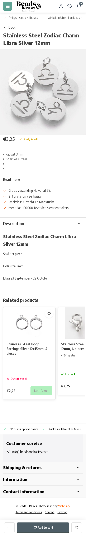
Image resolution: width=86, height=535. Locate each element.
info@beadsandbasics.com (30, 452)
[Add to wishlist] (49, 313)
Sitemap (62, 512)
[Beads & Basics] (29, 6)
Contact (49, 512)
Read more (11, 179)
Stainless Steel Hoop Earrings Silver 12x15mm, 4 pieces (27, 349)
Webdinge (64, 506)
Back (12, 27)
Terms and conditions (29, 512)
